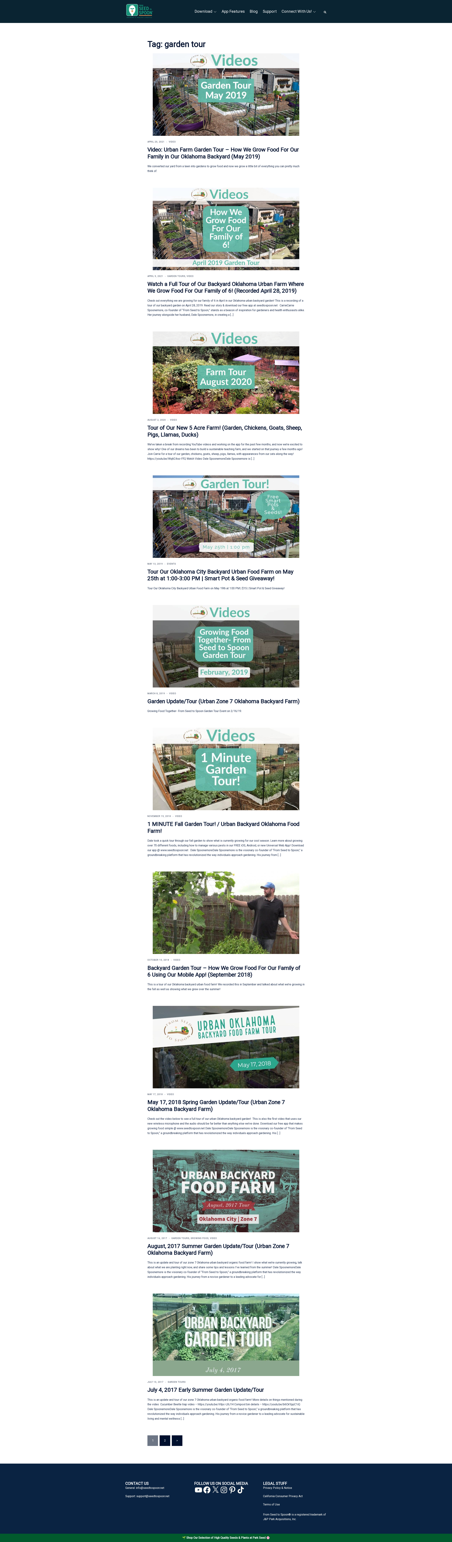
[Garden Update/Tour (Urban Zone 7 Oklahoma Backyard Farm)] (226, 646)
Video (172, 142)
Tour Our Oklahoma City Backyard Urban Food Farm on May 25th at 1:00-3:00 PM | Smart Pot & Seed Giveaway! (220, 575)
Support (270, 11)
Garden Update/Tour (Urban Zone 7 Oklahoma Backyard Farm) (223, 701)
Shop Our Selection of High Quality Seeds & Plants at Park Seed (226, 1537)
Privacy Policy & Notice (277, 1488)
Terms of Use (271, 1504)
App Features (233, 11)
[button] (325, 11)
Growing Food (200, 1238)
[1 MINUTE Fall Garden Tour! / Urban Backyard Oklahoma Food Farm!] (226, 768)
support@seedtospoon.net (152, 1496)
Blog (254, 11)
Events (171, 564)
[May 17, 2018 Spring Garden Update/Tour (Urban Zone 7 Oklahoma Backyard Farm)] (226, 1047)
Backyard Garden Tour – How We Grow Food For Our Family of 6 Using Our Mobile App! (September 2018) (223, 971)
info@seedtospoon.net (150, 1488)
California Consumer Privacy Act (283, 1496)
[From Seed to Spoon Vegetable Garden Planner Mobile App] (139, 11)
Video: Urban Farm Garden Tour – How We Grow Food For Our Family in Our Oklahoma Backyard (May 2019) (223, 153)
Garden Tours (176, 276)
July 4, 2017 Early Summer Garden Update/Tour (205, 1389)
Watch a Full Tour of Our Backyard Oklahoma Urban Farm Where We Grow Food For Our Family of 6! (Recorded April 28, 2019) (225, 287)
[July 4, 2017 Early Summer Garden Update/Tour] (226, 1334)
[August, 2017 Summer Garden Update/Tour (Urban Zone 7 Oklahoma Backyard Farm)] (226, 1190)
